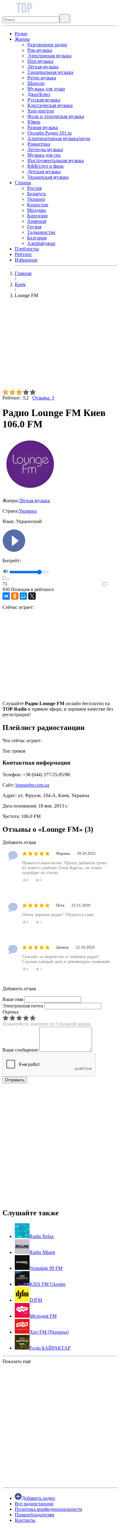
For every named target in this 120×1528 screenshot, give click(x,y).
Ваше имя (12, 999)
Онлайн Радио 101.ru (49, 133)
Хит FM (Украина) (49, 1332)
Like (113, 584)
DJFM (36, 1300)
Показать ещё (16, 1361)
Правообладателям (34, 1514)
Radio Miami (42, 1252)
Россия (34, 188)
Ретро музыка (41, 77)
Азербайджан (41, 243)
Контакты (25, 1520)
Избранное (26, 259)
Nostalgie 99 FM (46, 1268)
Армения (36, 221)
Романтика (38, 144)
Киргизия (37, 215)
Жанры (22, 39)
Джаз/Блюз (38, 94)
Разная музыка (42, 127)
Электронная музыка (49, 55)
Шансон (36, 83)
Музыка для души (46, 88)
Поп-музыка (40, 61)
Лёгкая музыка (42, 66)
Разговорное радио (47, 44)
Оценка (10, 1011)
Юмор (33, 121)
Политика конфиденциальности (48, 1509)
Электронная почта (22, 1005)
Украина (36, 199)
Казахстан (37, 204)
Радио (21, 33)
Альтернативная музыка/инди (58, 138)
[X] (32, 596)
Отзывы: (43, 397)
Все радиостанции (34, 1503)
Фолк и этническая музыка (55, 116)
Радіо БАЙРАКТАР (50, 1347)
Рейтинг (23, 254)
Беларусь (36, 193)
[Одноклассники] (14, 596)
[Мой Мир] (23, 596)
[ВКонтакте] (6, 596)
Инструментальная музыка (55, 160)
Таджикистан (41, 232)
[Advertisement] (60, 346)
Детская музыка (44, 171)
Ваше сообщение (20, 1049)
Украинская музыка (48, 177)
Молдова (36, 210)
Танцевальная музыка (50, 72)
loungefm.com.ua (32, 785)
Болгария (36, 237)
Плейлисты (27, 248)
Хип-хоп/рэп (40, 110)
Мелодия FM (43, 1316)
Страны (23, 182)
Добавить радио (38, 1498)
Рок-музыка (39, 50)
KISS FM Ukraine (48, 1284)
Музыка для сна (44, 155)
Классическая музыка (50, 105)
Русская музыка (43, 99)
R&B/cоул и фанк (45, 166)
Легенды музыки (45, 149)
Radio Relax (42, 1236)
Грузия (34, 226)
